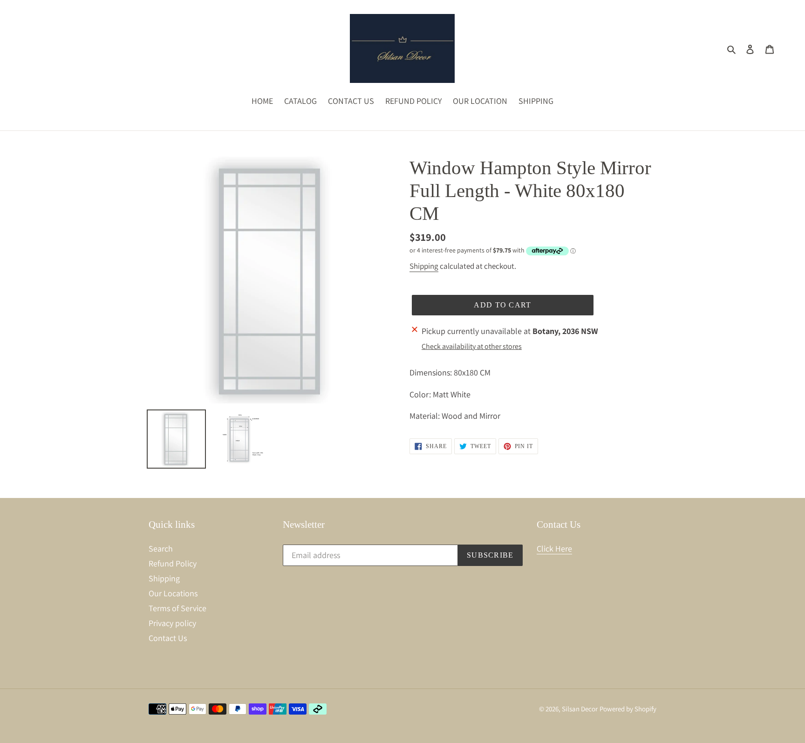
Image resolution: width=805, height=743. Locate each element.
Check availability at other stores (472, 346)
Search (161, 548)
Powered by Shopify (628, 708)
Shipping (423, 266)
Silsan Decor (580, 708)
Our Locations (173, 593)
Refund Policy (173, 563)
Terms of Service (177, 608)
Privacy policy (172, 623)
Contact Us (168, 638)
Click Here (554, 548)
